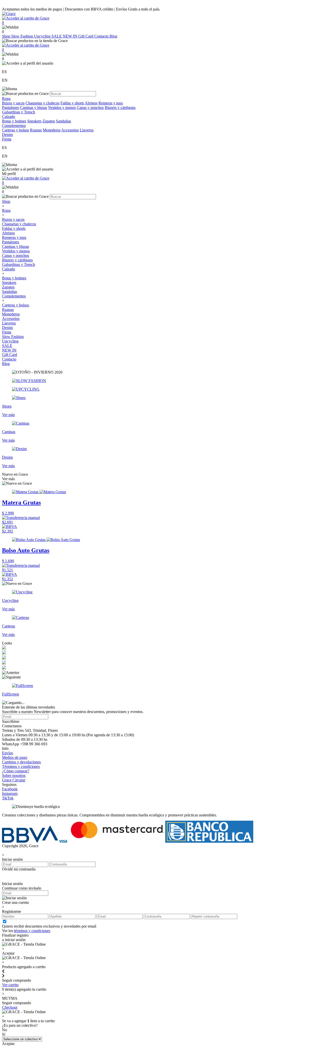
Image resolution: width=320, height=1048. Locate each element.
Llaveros (87, 130)
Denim (7, 327)
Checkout (9, 1007)
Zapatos (48, 121)
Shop (6, 36)
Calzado (8, 269)
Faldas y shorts (72, 103)
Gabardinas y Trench (18, 112)
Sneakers (34, 121)
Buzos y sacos (13, 103)
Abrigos (91, 103)
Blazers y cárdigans (120, 107)
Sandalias (63, 121)
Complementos (14, 296)
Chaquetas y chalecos (43, 103)
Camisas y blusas (33, 107)
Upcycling (43, 36)
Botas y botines (14, 121)
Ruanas (36, 130)
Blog (113, 36)
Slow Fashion (22, 36)
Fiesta (6, 332)
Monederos (51, 130)
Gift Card (86, 36)
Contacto (102, 36)
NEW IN (70, 36)
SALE (57, 36)
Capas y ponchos (90, 107)
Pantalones (10, 107)
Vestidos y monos (62, 107)
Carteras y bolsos (15, 130)
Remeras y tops (110, 103)
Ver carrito (10, 985)
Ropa (6, 210)
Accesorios (70, 130)
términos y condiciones (32, 931)
